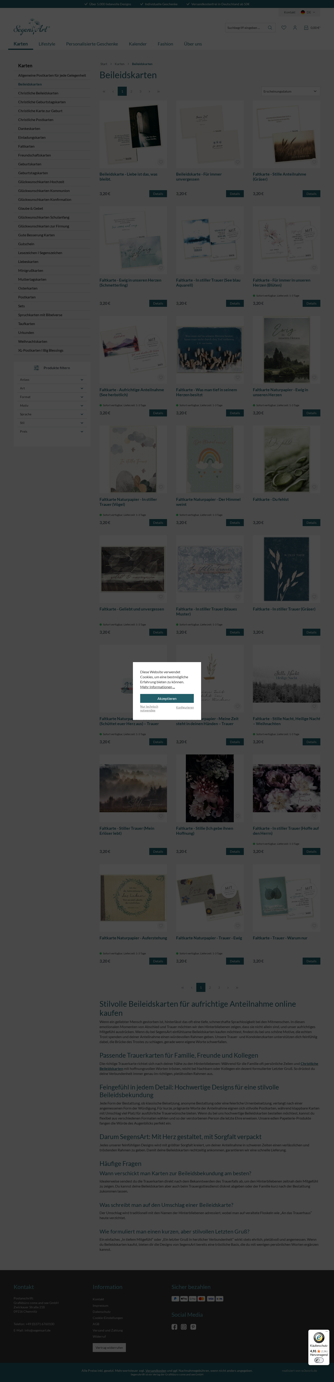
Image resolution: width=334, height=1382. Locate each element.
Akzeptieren (167, 698)
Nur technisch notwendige (149, 708)
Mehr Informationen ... (157, 687)
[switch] (319, 1360)
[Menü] (326, 1332)
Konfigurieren (185, 707)
